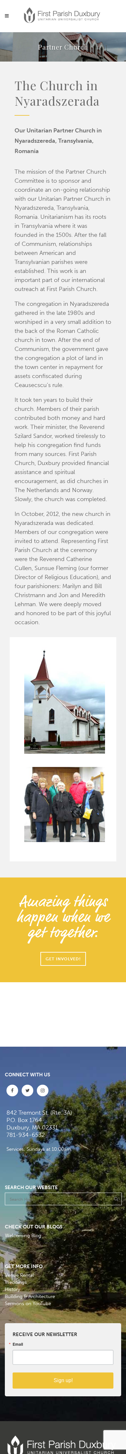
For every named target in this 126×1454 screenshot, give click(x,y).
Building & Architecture (30, 1296)
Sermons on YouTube (28, 1303)
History (12, 1289)
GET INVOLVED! (63, 958)
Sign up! (63, 1380)
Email (18, 1344)
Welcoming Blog (23, 1235)
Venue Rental (19, 1275)
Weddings (16, 1282)
